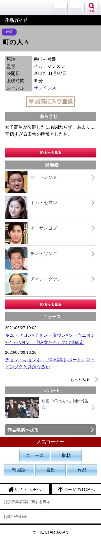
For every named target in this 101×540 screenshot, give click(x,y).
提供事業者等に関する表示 (26, 501)
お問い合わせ (15, 516)
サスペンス (45, 88)
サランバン (60, 7)
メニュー (76, 7)
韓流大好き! (18, 7)
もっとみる (80, 379)
